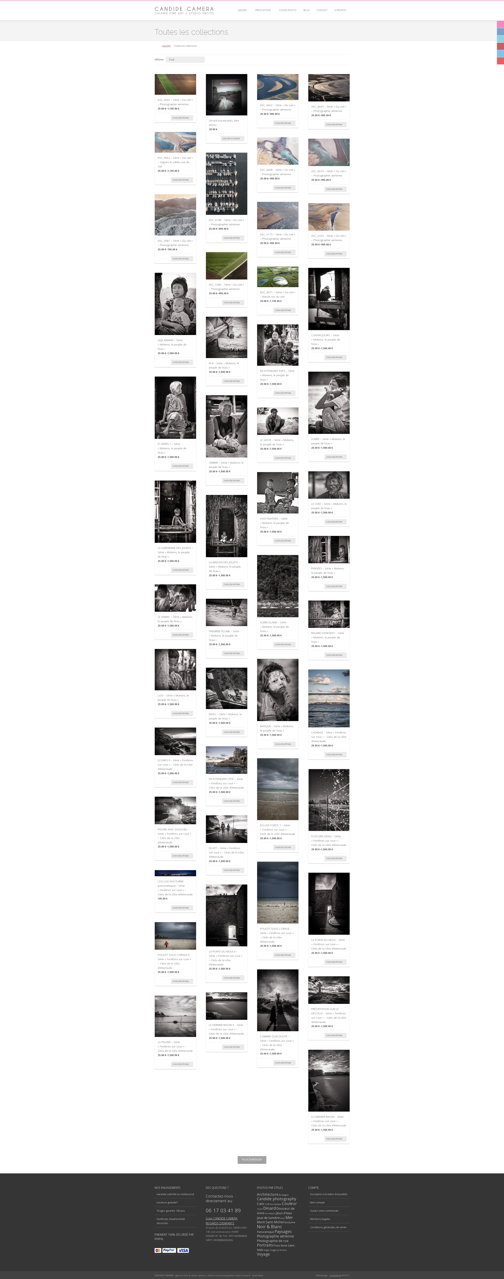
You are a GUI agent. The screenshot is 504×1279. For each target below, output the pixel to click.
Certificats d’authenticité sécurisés (171, 1221)
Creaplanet (335, 1275)
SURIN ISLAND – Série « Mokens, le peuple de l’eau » (274, 626)
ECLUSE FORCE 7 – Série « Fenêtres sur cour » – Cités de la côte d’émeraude (277, 829)
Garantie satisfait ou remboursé (175, 1194)
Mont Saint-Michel (270, 1222)
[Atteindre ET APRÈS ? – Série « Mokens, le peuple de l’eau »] (175, 408)
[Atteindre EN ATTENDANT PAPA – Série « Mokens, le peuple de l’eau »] (277, 345)
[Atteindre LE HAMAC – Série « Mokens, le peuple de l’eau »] (175, 598)
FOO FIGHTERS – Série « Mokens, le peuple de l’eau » (274, 523)
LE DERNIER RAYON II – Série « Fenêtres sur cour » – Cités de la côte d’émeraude (226, 1029)
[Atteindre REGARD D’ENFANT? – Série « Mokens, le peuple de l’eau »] (329, 614)
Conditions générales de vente (328, 1227)
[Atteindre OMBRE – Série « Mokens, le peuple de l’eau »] (226, 426)
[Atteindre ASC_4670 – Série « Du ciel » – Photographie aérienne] (329, 152)
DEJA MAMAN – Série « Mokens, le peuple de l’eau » (172, 344)
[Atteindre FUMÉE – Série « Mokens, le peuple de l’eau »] (329, 403)
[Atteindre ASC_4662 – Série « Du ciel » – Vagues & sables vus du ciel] (175, 142)
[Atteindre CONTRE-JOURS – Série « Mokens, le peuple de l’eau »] (329, 299)
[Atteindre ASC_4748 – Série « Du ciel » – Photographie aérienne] (226, 184)
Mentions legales (320, 1219)
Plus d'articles (252, 1159)
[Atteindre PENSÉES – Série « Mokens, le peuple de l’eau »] (329, 549)
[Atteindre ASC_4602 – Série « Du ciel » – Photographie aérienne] (277, 87)
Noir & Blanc (269, 1226)
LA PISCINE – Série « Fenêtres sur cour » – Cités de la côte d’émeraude (175, 1046)
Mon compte (317, 1202)
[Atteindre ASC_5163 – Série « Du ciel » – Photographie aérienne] (329, 217)
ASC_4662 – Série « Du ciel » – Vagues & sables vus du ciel (175, 162)
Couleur (289, 1203)
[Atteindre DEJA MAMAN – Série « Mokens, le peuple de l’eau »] (175, 304)
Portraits (265, 1245)
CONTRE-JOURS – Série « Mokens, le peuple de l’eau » (325, 339)
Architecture (267, 1194)
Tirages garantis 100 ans (171, 1210)
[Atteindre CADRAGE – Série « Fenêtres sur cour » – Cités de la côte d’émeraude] (329, 698)
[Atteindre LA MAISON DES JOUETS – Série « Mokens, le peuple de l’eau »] (226, 526)
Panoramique (265, 1232)
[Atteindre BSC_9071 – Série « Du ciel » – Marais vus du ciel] (277, 276)
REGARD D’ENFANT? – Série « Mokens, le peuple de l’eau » (327, 637)
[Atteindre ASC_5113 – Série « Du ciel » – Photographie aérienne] (277, 215)
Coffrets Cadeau (273, 1204)
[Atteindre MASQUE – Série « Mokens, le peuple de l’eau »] (277, 690)
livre (282, 1218)
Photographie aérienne (275, 1236)
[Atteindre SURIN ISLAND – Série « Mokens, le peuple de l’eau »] (277, 586)
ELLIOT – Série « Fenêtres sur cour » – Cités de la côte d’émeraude (226, 852)
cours (260, 1208)
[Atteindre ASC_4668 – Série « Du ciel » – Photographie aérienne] (277, 151)
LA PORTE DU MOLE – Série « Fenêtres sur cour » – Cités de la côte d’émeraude (328, 944)
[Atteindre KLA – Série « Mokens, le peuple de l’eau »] (226, 337)
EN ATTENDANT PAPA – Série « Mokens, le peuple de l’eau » (277, 375)
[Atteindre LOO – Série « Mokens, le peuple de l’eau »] (175, 669)
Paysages (283, 1231)
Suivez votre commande (324, 1210)
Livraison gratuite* (167, 1202)
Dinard (269, 1208)
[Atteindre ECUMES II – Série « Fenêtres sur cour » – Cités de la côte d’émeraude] (175, 741)
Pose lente (280, 1245)
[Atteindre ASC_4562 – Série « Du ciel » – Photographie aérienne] (175, 84)
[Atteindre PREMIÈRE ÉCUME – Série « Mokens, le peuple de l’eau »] (226, 612)
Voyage (263, 1254)
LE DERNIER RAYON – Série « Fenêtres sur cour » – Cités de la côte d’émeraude (328, 1121)
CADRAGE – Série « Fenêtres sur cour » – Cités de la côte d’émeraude (328, 736)
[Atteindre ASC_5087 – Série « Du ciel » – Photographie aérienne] (175, 215)
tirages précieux (278, 1249)
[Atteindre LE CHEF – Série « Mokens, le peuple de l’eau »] (329, 485)
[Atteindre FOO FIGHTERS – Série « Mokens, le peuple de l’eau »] (277, 492)
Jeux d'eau (284, 1213)
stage (266, 1249)
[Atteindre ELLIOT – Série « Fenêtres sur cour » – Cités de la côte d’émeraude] (226, 829)
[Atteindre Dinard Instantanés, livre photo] (226, 94)
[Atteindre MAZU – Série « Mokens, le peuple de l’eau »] (226, 688)
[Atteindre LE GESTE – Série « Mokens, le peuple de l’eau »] (277, 421)
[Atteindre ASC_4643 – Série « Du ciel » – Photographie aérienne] (329, 87)
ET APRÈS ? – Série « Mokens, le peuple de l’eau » (172, 448)
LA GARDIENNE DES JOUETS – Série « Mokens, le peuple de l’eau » (175, 552)
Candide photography (276, 1198)
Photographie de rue (272, 1240)
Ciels (260, 1203)
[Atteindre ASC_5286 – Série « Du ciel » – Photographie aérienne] (226, 265)
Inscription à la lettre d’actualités (329, 1194)
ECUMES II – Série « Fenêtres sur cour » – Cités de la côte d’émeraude (175, 764)
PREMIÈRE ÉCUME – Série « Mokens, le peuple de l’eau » (224, 635)
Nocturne (289, 1222)
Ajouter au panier (231, 138)
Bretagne (284, 1194)
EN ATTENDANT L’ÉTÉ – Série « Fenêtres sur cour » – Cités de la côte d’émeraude (226, 783)
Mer (289, 1217)
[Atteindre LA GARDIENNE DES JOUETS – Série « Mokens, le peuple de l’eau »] (175, 512)
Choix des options (181, 118)
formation (270, 1213)
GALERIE (166, 45)
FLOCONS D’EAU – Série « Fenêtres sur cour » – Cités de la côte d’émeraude (328, 840)
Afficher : (160, 59)
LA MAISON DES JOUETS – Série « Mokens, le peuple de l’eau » (225, 566)
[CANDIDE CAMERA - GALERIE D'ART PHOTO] (184, 10)
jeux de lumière (268, 1218)
